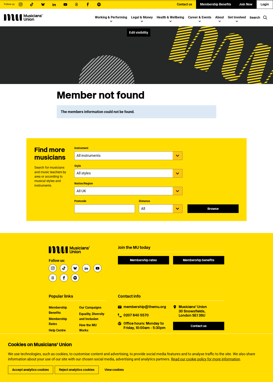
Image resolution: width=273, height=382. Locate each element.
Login (265, 4)
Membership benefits (198, 260)
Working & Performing (111, 17)
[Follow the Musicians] (21, 4)
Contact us (184, 4)
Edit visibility (138, 32)
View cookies (114, 370)
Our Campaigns (90, 307)
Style (77, 165)
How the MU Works (88, 327)
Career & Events (199, 17)
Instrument (81, 148)
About (219, 17)
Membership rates (143, 260)
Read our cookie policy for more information (205, 359)
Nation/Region (83, 183)
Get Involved (237, 17)
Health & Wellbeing (170, 17)
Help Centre (57, 330)
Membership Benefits (215, 4)
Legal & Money (142, 17)
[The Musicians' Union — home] (23, 17)
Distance (144, 201)
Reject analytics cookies (77, 370)
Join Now (245, 4)
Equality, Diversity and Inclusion (91, 316)
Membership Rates (58, 321)
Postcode (80, 201)
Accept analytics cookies (30, 370)
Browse (213, 209)
